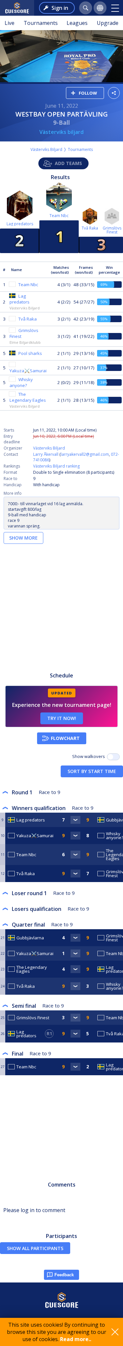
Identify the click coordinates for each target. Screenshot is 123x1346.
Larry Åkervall (45, 454)
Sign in (59, 7)
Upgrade (107, 23)
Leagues (77, 23)
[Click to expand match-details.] (75, 820)
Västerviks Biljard (46, 149)
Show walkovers (89, 756)
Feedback (64, 1274)
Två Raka (90, 228)
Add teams (68, 163)
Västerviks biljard (61, 132)
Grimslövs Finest (112, 230)
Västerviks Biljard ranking (56, 466)
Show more (23, 538)
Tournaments (41, 23)
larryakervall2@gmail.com (85, 454)
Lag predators (20, 224)
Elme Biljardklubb (25, 342)
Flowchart (65, 738)
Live (9, 23)
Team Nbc (59, 215)
